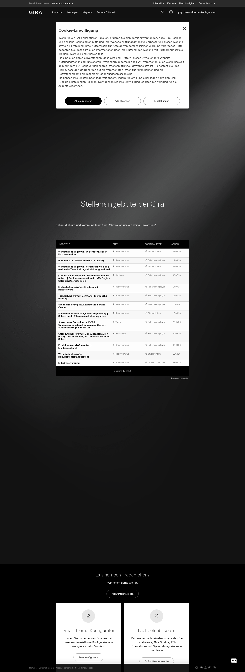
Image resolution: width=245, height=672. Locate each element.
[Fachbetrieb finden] (171, 12)
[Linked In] (205, 668)
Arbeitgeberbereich (65, 668)
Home (32, 668)
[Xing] (210, 668)
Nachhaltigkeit (187, 3)
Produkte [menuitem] (57, 12)
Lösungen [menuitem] (72, 12)
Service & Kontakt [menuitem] (106, 12)
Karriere (171, 3)
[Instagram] (196, 668)
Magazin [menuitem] (87, 12)
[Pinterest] (214, 668)
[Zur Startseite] (35, 12)
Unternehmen (45, 668)
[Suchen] (162, 12)
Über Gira (158, 3)
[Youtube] (201, 668)
